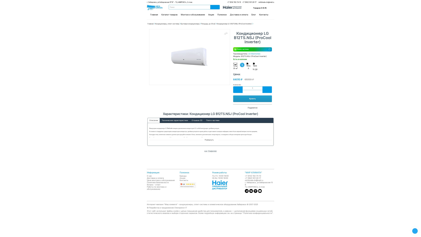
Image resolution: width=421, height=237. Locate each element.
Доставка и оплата (239, 14)
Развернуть (209, 140)
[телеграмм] (247, 192)
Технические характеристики (175, 120)
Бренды (183, 176)
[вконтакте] (251, 192)
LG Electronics (254, 54)
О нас (149, 176)
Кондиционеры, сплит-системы (167, 24)
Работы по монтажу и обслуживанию (156, 188)
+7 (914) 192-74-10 (234, 2)
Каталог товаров (169, 14)
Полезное (222, 14)
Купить (252, 99)
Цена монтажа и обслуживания (161, 180)
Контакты (263, 14)
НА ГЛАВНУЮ (210, 151)
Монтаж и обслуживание (193, 14)
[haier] (221, 185)
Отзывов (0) (197, 120)
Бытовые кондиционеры (190, 24)
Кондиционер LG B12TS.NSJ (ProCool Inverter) (234, 24)
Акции (211, 14)
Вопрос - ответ (154, 185)
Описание (153, 120)
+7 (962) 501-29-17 (249, 2)
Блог (253, 14)
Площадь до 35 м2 (208, 24)
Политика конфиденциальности (257, 213)
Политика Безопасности (158, 182)
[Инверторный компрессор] (242, 65)
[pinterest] (255, 192)
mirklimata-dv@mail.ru (266, 2)
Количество (237, 85)
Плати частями (212, 120)
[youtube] (260, 192)
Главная (154, 14)
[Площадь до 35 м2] (189, 57)
